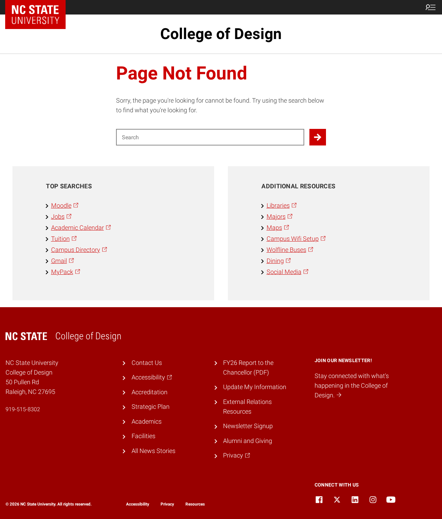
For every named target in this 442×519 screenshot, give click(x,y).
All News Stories (153, 450)
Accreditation (149, 392)
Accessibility (137, 504)
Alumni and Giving (247, 440)
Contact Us (147, 362)
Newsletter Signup (248, 426)
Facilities (143, 436)
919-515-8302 (23, 409)
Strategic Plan (151, 406)
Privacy (167, 504)
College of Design (221, 34)
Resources (195, 504)
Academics (147, 421)
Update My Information (254, 387)
